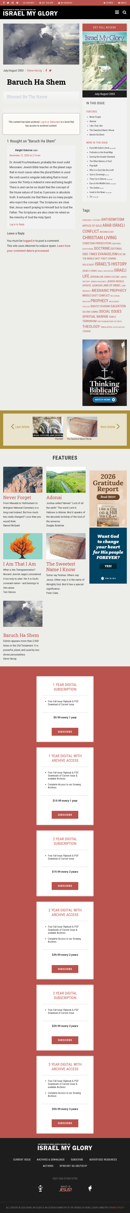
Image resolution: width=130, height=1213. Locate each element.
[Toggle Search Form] (125, 12)
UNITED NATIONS (119, 327)
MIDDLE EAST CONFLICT (96, 295)
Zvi (94, 196)
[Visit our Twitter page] (8, 3)
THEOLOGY (91, 326)
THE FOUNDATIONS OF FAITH (109, 321)
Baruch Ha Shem (97, 134)
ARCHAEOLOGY (107, 232)
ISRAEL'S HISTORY (111, 264)
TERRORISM (89, 321)
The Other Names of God (101, 161)
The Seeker (97, 188)
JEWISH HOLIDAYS (98, 281)
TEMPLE (112, 317)
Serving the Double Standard (102, 157)
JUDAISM (97, 285)
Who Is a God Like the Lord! (102, 170)
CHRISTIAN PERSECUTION (96, 243)
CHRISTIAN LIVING (99, 237)
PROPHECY (99, 301)
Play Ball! (94, 165)
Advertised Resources (103, 1159)
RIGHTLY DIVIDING (100, 306)
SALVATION (118, 306)
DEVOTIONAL (87, 249)
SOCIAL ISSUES (110, 311)
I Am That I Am (96, 126)
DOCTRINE (102, 248)
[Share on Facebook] (46, 70)
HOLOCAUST (88, 264)
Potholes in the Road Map (101, 152)
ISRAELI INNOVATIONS (106, 271)
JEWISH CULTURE (112, 276)
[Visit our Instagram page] (13, 3)
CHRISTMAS (116, 244)
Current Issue (22, 1159)
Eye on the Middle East (103, 183)
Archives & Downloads (51, 1159)
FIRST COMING (108, 258)
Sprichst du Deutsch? (73, 1165)
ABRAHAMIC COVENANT (91, 220)
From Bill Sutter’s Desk (102, 148)
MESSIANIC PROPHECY (109, 290)
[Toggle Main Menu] (117, 12)
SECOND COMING (90, 311)
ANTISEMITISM (112, 219)
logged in (29, 240)
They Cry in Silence (101, 179)
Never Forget (95, 117)
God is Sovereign (99, 174)
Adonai (93, 121)
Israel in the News (100, 192)
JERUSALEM (96, 276)
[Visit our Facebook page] (4, 3)
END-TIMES (89, 254)
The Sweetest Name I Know (102, 130)
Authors (48, 1165)
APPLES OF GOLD (92, 225)
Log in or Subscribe (50, 121)
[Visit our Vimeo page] (17, 3)
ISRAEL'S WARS (89, 271)
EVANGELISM (108, 254)
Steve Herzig (34, 70)
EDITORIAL (116, 248)
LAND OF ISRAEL (111, 285)
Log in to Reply (17, 224)
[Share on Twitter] (50, 70)
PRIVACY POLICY (116, 1207)
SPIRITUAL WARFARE (95, 316)
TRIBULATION (106, 327)
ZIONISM (86, 331)
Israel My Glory (30, 12)
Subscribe (65, 731)
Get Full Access (104, 27)
